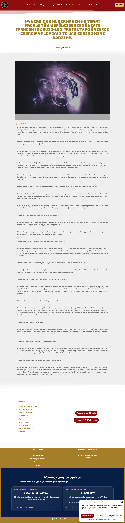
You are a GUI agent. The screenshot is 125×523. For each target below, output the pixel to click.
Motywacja (44, 5)
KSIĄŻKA (119, 4)
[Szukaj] (96, 5)
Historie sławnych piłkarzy (28, 406)
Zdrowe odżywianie (26, 409)
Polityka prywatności (104, 519)
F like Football (62, 5)
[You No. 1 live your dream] (4, 5)
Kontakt (37, 465)
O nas (29, 5)
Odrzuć (100, 515)
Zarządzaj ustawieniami (115, 515)
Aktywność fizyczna (26, 428)
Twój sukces (23, 425)
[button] (121, 502)
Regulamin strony (37, 455)
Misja (53, 5)
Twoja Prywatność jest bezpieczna (87, 455)
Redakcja (113, 519)
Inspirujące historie (26, 412)
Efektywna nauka (25, 416)
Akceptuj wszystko (87, 515)
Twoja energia (24, 422)
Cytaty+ (21, 419)
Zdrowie (67, 48)
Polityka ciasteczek (93, 519)
